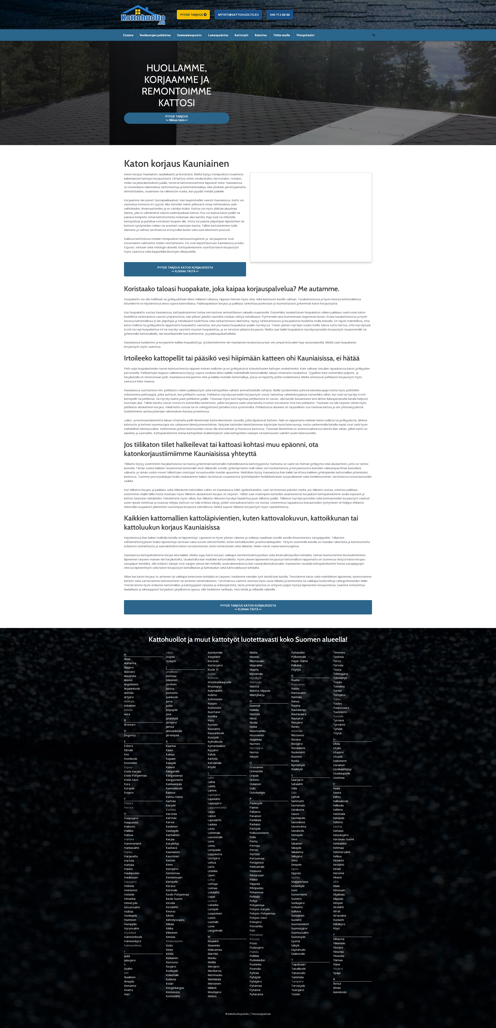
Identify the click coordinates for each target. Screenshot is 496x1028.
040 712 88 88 (280, 14)
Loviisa (212, 901)
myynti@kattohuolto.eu (238, 14)
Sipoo (295, 869)
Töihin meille (281, 35)
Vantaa (337, 826)
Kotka (211, 674)
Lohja (211, 879)
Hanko (128, 852)
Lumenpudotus (218, 35)
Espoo (128, 767)
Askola (128, 710)
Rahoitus (261, 35)
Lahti (211, 777)
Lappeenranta (217, 807)
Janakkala (172, 672)
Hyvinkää (130, 932)
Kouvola (213, 678)
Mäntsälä (256, 682)
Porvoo (254, 939)
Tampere (297, 981)
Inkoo (169, 652)
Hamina (129, 839)
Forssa (128, 807)
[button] (374, 35)
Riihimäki (296, 731)
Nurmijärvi (256, 748)
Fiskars (128, 803)
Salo (294, 792)
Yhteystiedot (305, 35)
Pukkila (254, 952)
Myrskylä (255, 678)
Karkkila (171, 809)
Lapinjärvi (214, 795)
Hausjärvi (130, 881)
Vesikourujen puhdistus (155, 35)
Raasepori (298, 684)
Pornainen (256, 935)
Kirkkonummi (174, 941)
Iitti (126, 973)
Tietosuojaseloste (261, 1014)
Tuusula (338, 716)
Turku (337, 699)
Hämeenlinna (132, 945)
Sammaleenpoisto (189, 35)
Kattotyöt (241, 35)
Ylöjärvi (338, 968)
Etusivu (128, 35)
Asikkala (129, 701)
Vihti (336, 881)
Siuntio (295, 877)
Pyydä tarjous (192, 14)
